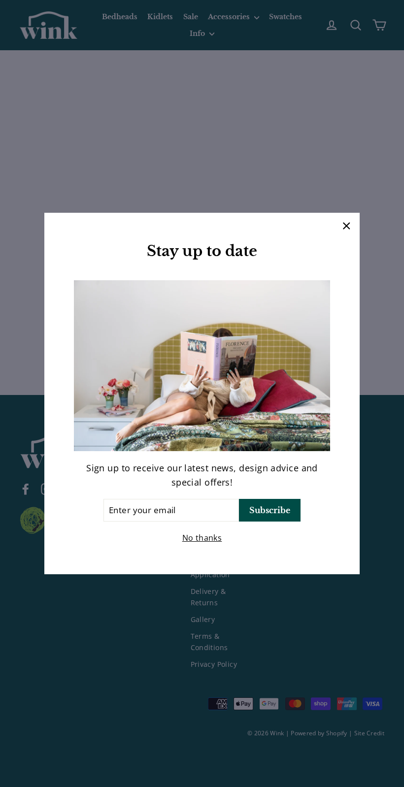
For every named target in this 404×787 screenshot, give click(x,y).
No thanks (202, 537)
